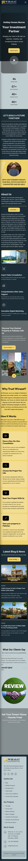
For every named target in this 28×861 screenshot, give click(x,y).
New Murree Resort (10, 822)
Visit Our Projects (8, 347)
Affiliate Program (10, 785)
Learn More (13, 209)
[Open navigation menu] (25, 2)
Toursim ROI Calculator (11, 796)
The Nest (7, 806)
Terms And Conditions (11, 794)
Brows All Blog (13, 559)
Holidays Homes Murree (12, 819)
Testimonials (8, 791)
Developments (9, 788)
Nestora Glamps (9, 811)
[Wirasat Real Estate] (9, 2)
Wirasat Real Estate (16, 853)
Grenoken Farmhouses (11, 817)
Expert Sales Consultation (11, 275)
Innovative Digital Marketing (12, 311)
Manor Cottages (9, 814)
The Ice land (8, 809)
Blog (6, 783)
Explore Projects (14, 50)
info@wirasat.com (13, 846)
